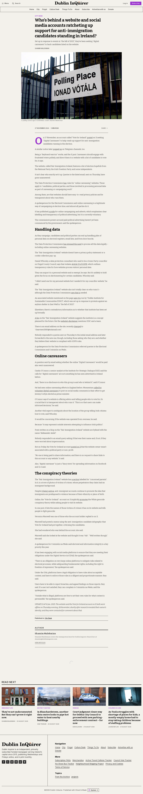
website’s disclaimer (69, 321)
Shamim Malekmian (42, 48)
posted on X (76, 447)
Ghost (77, 790)
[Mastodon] (24, 762)
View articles (40, 642)
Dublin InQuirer (56, 790)
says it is (77, 298)
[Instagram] (16, 762)
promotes (84, 500)
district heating (43, 708)
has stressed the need (72, 244)
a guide (52, 212)
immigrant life (7, 708)
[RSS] (7, 762)
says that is (75, 293)
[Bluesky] (12, 762)
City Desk (39, 16)
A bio (37, 318)
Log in (125, 3)
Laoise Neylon (113, 727)
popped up (57, 149)
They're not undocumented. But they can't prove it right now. (17, 715)
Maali (84, 790)
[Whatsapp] (20, 762)
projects (75, 777)
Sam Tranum (41, 724)
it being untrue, (48, 491)
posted (90, 138)
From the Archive (62, 777)
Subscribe (136, 3)
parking (76, 708)
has (64, 183)
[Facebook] (3, 762)
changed (77, 326)
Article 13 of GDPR (79, 264)
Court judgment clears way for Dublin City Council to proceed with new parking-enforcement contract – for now (88, 717)
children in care (114, 708)
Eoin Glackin (77, 727)
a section (75, 479)
